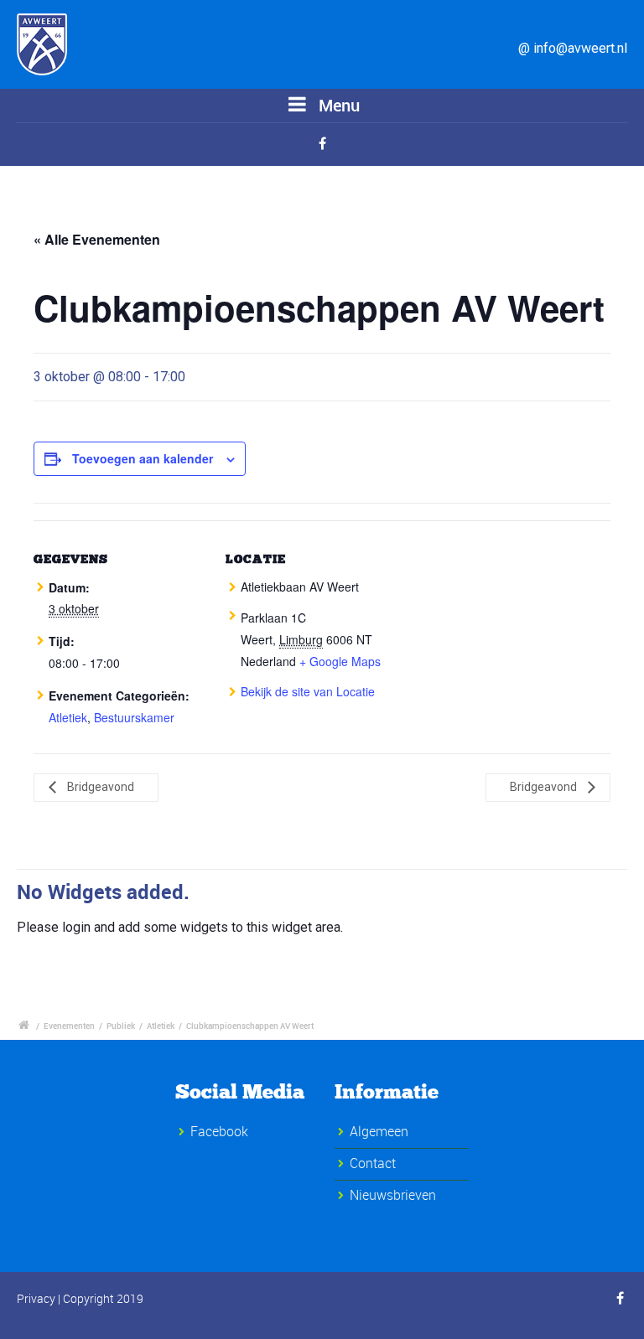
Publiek (120, 1025)
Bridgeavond (99, 787)
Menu (337, 105)
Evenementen (69, 1025)
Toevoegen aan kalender (142, 458)
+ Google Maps (340, 661)
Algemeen (379, 1131)
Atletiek (68, 717)
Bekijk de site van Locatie (308, 691)
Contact (373, 1163)
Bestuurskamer (134, 717)
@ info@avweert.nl (572, 48)
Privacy (36, 1298)
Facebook (219, 1131)
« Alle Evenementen (97, 239)
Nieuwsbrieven (393, 1195)
